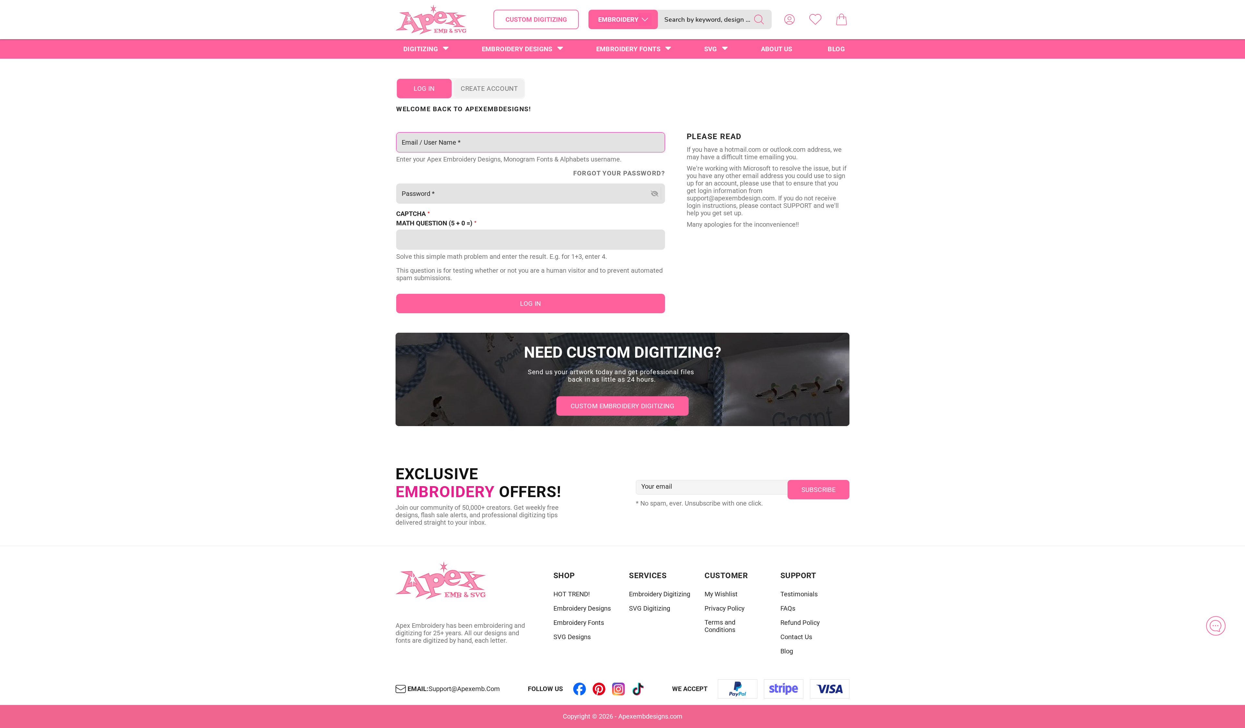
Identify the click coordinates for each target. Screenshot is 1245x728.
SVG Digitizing (649, 608)
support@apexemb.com (464, 689)
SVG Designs (572, 637)
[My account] (789, 19)
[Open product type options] (644, 19)
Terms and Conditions (720, 626)
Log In (424, 88)
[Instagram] (618, 689)
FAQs (787, 608)
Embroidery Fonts (628, 49)
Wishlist (815, 19)
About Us (776, 49)
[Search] (759, 19)
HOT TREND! (571, 594)
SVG (710, 49)
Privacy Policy (724, 608)
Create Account (489, 88)
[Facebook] (579, 689)
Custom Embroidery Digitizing (622, 406)
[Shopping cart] (841, 19)
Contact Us (796, 637)
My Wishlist (721, 594)
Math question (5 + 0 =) (434, 223)
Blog (836, 49)
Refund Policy (800, 623)
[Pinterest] (599, 689)
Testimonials (799, 594)
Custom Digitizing (536, 19)
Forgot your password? (619, 173)
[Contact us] (1216, 626)
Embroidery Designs (517, 49)
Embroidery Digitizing (659, 594)
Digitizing (420, 49)
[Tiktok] (638, 689)
